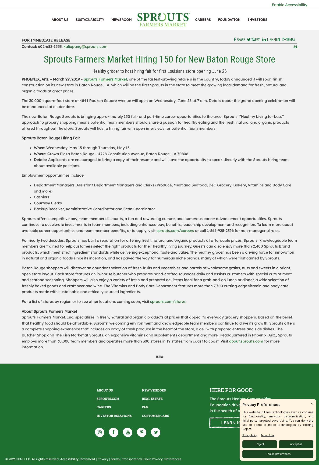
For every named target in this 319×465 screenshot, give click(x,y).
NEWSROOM (121, 19)
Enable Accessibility (289, 4)
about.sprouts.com (246, 341)
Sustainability (90, 19)
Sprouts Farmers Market (105, 79)
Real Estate (152, 399)
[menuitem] (60, 19)
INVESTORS (257, 19)
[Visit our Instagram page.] (99, 432)
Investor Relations (114, 416)
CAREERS (203, 19)
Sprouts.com (108, 399)
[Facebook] (239, 40)
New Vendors (154, 390)
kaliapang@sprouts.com (85, 46)
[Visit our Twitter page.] (155, 432)
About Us (60, 19)
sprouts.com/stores (168, 301)
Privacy (103, 459)
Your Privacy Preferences (162, 459)
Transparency (132, 459)
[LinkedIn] (271, 40)
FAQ (145, 407)
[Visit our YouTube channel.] (127, 432)
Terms (115, 459)
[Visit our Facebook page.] (113, 432)
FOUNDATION (229, 19)
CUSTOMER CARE (155, 416)
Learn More (235, 422)
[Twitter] (253, 40)
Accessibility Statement (77, 459)
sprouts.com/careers (175, 230)
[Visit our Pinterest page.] (141, 432)
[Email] (289, 40)
